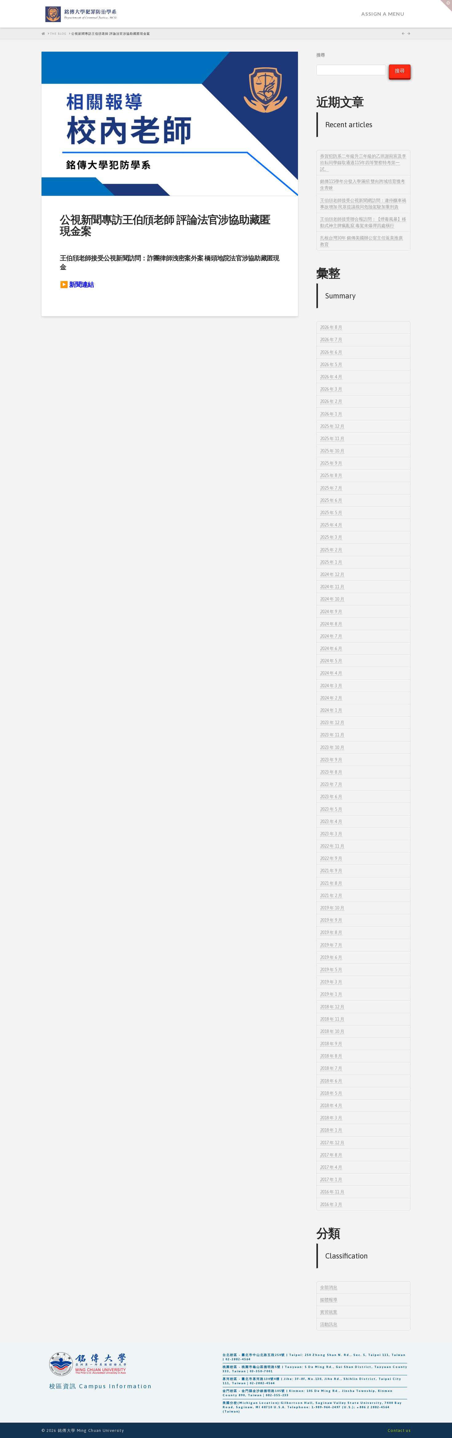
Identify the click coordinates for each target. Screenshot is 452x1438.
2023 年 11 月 (332, 734)
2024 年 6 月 (331, 648)
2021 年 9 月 (331, 870)
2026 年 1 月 (331, 414)
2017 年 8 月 (331, 1154)
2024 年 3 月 (331, 685)
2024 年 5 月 (331, 660)
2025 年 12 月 (332, 426)
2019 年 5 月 (331, 969)
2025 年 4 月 (331, 524)
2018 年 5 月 (331, 1093)
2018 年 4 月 (331, 1105)
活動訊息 (328, 1324)
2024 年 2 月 (331, 697)
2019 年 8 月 (331, 932)
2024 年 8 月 (331, 623)
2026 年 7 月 (331, 339)
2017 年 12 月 (332, 1142)
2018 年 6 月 (331, 1080)
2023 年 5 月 (331, 809)
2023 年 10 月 (332, 747)
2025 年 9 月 (331, 463)
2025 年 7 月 (331, 488)
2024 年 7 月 (331, 636)
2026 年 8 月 (331, 327)
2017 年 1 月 (331, 1179)
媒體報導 (328, 1299)
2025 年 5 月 (331, 512)
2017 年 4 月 (331, 1167)
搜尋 (320, 55)
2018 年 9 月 (331, 1043)
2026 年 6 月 (331, 352)
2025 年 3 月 (331, 537)
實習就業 (328, 1312)
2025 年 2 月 (331, 549)
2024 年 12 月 (332, 574)
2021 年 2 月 (331, 895)
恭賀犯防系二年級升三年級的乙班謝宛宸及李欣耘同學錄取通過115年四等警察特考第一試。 (363, 162)
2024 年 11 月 (332, 586)
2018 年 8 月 (331, 1056)
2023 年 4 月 (331, 821)
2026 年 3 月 (331, 389)
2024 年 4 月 (331, 673)
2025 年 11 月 (332, 438)
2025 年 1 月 (331, 562)
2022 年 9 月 (331, 858)
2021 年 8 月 (331, 883)
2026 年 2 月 (331, 401)
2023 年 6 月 (331, 796)
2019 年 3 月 (331, 981)
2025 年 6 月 (331, 500)
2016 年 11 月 (332, 1191)
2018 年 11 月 (332, 1019)
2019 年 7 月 (331, 945)
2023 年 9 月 (331, 759)
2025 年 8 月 (331, 475)
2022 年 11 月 (332, 846)
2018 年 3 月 (331, 1117)
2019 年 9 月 (331, 920)
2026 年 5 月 (331, 364)
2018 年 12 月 (332, 1006)
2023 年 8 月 (331, 772)
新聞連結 (81, 284)
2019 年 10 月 (332, 907)
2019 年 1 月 (331, 994)
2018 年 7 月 (331, 1068)
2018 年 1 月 (331, 1130)
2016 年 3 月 (331, 1204)
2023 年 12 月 (332, 722)
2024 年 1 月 (331, 710)
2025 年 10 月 (332, 450)
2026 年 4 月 (331, 376)
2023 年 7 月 (331, 784)
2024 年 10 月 (332, 599)
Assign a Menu (382, 14)
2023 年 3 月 (331, 833)
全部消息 (328, 1287)
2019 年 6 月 (331, 957)
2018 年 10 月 (332, 1031)
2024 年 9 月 (331, 611)
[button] (446, 6)
